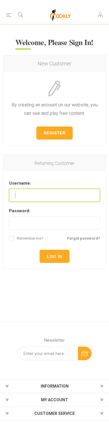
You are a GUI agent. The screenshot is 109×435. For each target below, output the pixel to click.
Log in (54, 256)
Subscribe (85, 353)
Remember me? (30, 238)
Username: (20, 183)
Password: (19, 210)
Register (54, 133)
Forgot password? (83, 238)
